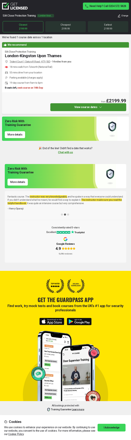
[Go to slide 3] (68, 215)
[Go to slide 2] (65, 215)
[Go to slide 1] (62, 215)
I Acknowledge (111, 427)
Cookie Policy (16, 434)
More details (15, 134)
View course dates (85, 107)
